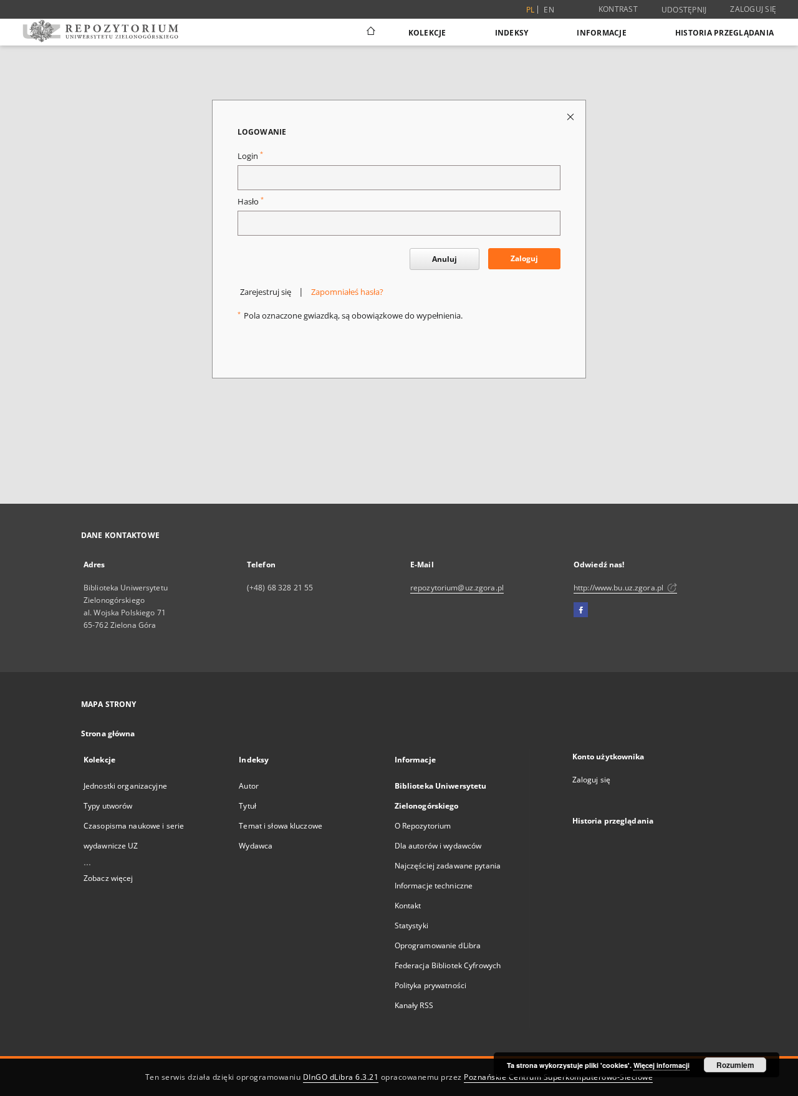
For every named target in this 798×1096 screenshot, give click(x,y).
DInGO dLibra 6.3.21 (341, 1077)
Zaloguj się (753, 9)
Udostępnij (684, 10)
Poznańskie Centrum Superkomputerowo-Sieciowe (558, 1077)
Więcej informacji (661, 1065)
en (549, 10)
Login (250, 156)
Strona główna (108, 733)
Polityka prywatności (430, 985)
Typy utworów (108, 805)
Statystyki (411, 925)
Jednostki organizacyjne (125, 786)
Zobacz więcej (108, 878)
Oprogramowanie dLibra (438, 945)
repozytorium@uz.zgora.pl (457, 587)
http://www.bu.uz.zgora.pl (619, 587)
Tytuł (247, 805)
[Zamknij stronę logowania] (571, 116)
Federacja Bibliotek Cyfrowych (448, 965)
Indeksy (512, 32)
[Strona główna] (370, 32)
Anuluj (444, 259)
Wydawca (255, 845)
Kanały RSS (414, 1005)
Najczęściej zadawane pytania (448, 865)
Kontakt (408, 905)
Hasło (251, 201)
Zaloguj (524, 258)
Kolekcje (427, 32)
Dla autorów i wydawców (438, 845)
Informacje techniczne (434, 885)
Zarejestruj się (265, 292)
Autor (249, 786)
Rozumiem (735, 1064)
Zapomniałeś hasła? (347, 292)
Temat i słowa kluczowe (280, 825)
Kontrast (618, 9)
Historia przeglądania (724, 32)
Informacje (602, 32)
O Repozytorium (423, 825)
